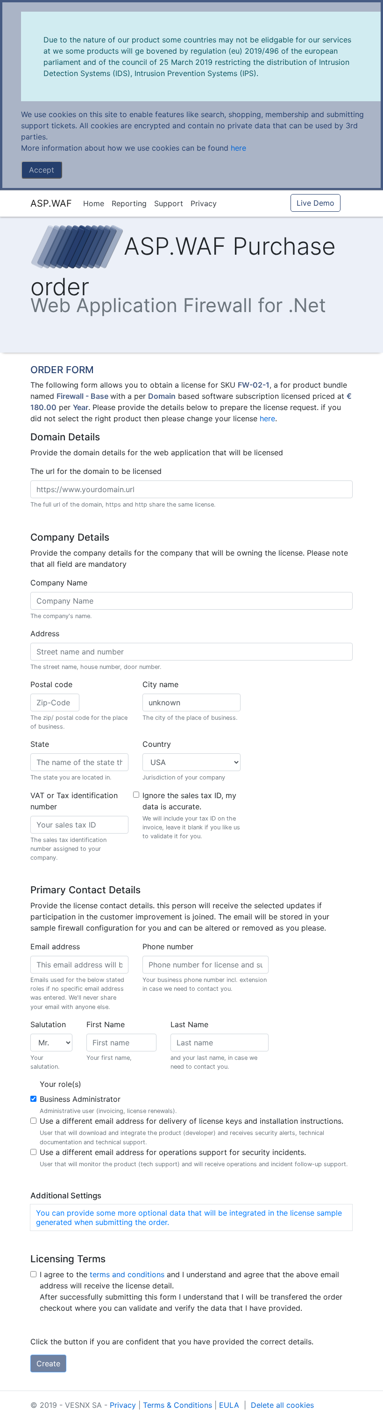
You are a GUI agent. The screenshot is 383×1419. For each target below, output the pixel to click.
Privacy (204, 203)
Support (168, 203)
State (39, 744)
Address (44, 633)
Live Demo (315, 203)
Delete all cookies (282, 1405)
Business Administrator (80, 1099)
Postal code (51, 684)
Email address (55, 946)
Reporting (129, 203)
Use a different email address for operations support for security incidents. (173, 1152)
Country (156, 744)
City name (160, 684)
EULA (230, 1405)
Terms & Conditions (178, 1405)
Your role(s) (60, 1084)
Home (93, 203)
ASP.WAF (51, 203)
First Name (105, 1024)
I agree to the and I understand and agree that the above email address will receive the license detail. (189, 1280)
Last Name (189, 1024)
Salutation (48, 1024)
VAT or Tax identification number (74, 801)
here (238, 148)
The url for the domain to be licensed (96, 471)
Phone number (167, 946)
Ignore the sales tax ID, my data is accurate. (189, 801)
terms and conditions (127, 1274)
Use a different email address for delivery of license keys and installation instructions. (191, 1121)
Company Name (58, 582)
